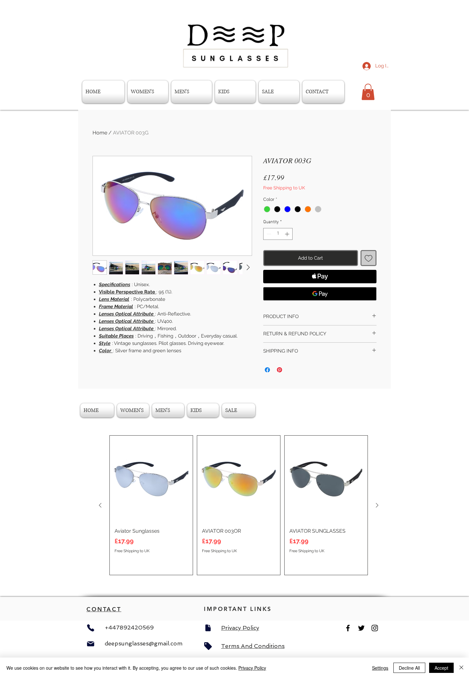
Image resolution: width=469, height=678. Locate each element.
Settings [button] (380, 668)
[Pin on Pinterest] (279, 370)
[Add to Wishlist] (369, 258)
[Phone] (90, 628)
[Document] (208, 628)
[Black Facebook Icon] (348, 628)
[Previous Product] (100, 505)
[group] (238, 505)
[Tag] (208, 646)
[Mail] (90, 644)
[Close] (461, 668)
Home (100, 133)
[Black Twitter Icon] (361, 628)
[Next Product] (377, 505)
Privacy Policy (252, 668)
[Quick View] (151, 479)
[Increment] (288, 234)
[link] (368, 92)
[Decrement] (268, 234)
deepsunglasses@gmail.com (143, 643)
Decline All (409, 668)
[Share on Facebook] (267, 370)
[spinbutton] (278, 234)
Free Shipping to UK (284, 187)
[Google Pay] (319, 294)
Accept (441, 668)
